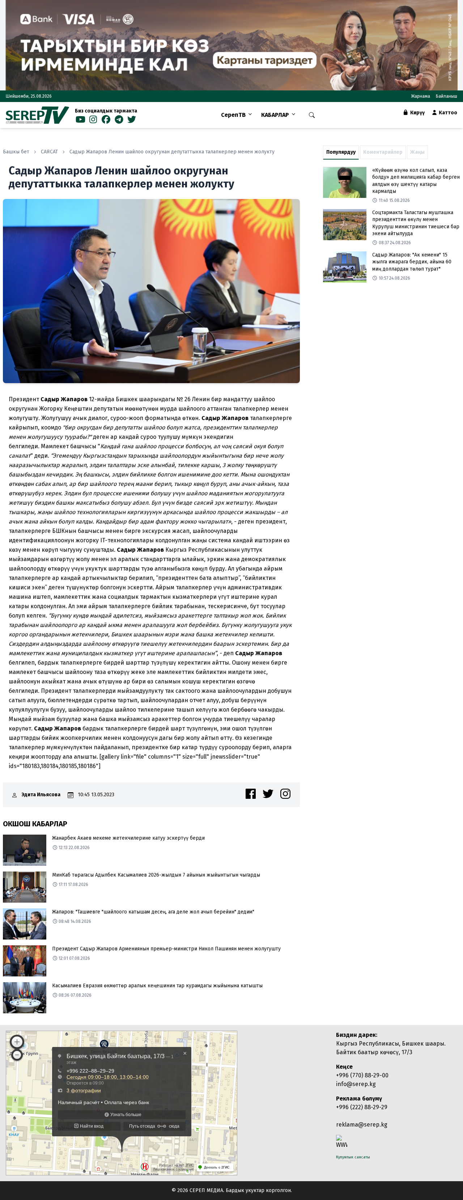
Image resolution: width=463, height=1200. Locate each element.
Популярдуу (341, 152)
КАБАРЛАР (275, 114)
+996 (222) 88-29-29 (361, 1107)
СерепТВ (233, 114)
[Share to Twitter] (268, 794)
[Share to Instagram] (285, 794)
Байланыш (446, 96)
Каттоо (447, 113)
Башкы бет (16, 152)
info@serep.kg (356, 1084)
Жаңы (417, 152)
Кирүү (417, 113)
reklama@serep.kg (361, 1124)
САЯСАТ (49, 152)
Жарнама (420, 96)
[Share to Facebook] (250, 794)
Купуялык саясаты (353, 1157)
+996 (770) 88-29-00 (362, 1075)
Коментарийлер (383, 152)
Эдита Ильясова (41, 795)
